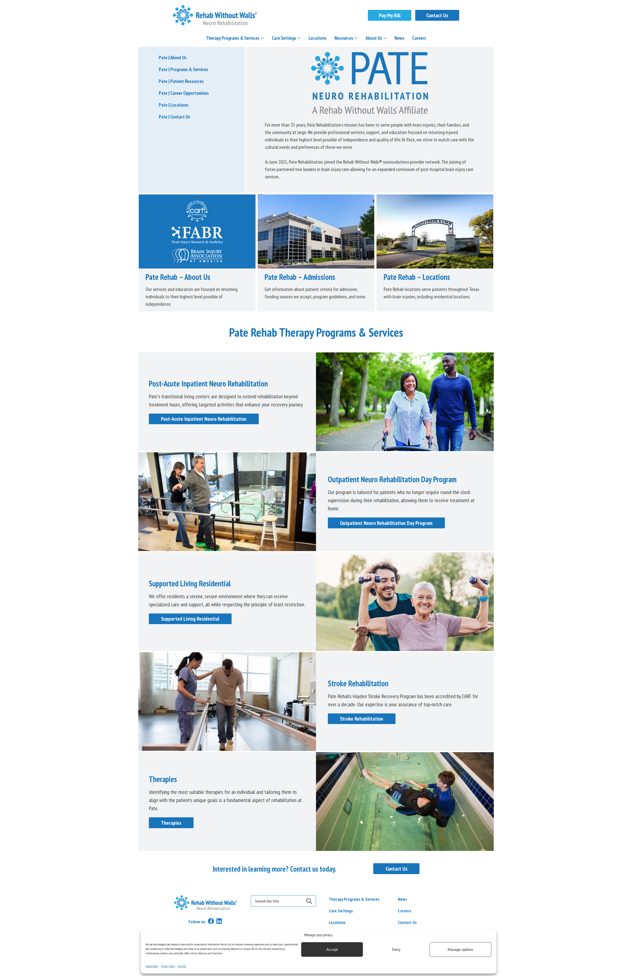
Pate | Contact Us (174, 117)
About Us (374, 38)
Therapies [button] (171, 822)
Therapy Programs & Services (232, 38)
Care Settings (284, 38)
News (399, 38)
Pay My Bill (389, 15)
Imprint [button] (182, 966)
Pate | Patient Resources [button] (181, 81)
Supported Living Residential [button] (190, 618)
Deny (396, 949)
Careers (419, 38)
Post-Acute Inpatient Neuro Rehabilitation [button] (203, 418)
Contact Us (437, 15)
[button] (215, 15)
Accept (332, 949)
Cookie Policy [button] (152, 966)
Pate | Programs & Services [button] (183, 69)
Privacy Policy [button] (168, 966)
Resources (344, 38)
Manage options (460, 949)
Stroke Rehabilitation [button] (361, 718)
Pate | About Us (173, 57)
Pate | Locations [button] (173, 105)
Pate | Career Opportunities (184, 93)
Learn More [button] (197, 231)
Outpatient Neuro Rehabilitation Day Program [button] (386, 522)
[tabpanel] (316, 868)
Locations (318, 38)
